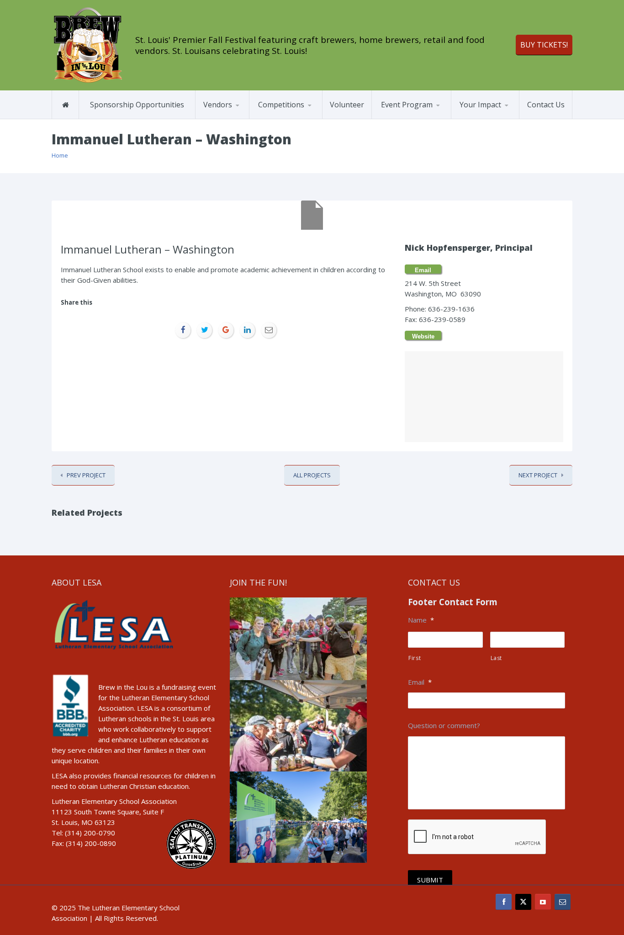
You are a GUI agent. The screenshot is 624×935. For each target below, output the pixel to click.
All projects (312, 475)
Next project (537, 475)
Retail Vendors (240, 117)
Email (420, 682)
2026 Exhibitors (229, 118)
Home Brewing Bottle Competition (294, 116)
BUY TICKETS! (544, 45)
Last (496, 658)
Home (60, 155)
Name (421, 620)
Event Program (407, 105)
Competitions (281, 105)
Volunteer (347, 105)
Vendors (217, 105)
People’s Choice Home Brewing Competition (294, 118)
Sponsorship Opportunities (137, 105)
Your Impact (480, 105)
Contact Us (546, 105)
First (414, 658)
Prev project (86, 475)
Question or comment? (444, 725)
